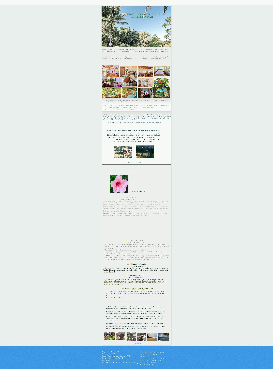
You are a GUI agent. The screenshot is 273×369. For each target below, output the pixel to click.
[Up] (137, 363)
